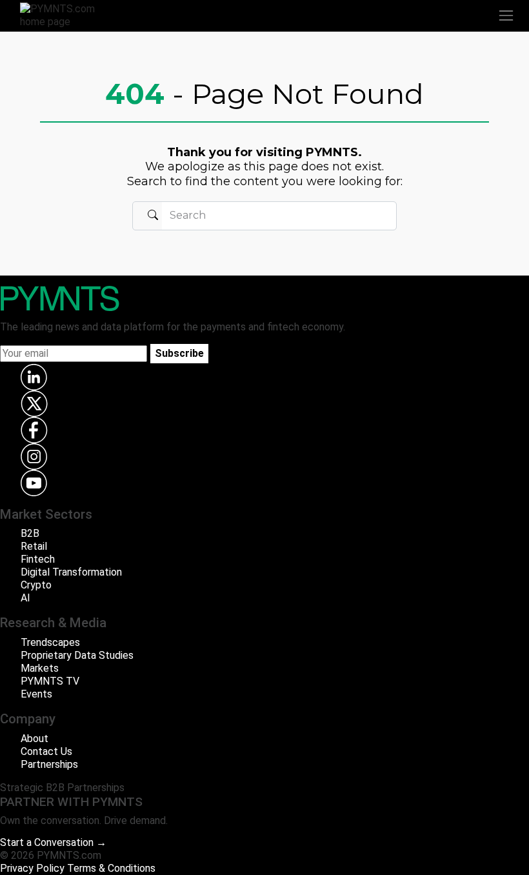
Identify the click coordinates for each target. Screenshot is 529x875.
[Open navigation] (506, 15)
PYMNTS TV (50, 681)
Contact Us (46, 751)
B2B (30, 533)
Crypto (36, 585)
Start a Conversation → (53, 842)
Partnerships (49, 764)
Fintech (38, 559)
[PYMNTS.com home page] (65, 14)
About (34, 738)
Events (36, 694)
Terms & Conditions (111, 868)
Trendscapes (50, 642)
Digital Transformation (71, 572)
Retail (34, 546)
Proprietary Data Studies (77, 655)
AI (25, 598)
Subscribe (179, 353)
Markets (40, 668)
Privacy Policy (32, 868)
